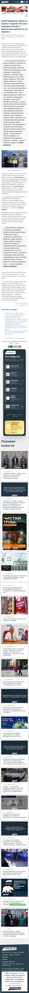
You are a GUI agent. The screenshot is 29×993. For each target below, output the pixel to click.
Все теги (8, 952)
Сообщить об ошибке (17, 952)
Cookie (21, 973)
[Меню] (27, 2)
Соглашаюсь (15, 988)
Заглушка (17, 955)
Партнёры (5, 957)
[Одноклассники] (18, 347)
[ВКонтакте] (9, 347)
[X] (11, 347)
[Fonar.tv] (4, 2)
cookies (16, 968)
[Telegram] (16, 347)
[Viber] (20, 347)
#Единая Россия (9, 338)
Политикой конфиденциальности (14, 984)
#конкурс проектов (20, 338)
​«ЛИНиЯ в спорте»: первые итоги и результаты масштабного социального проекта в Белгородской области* (15, 314)
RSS (3, 952)
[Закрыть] (26, 16)
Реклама (4, 959)
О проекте (5, 955)
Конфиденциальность (8, 962)
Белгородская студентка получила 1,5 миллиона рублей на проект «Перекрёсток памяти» (16, 327)
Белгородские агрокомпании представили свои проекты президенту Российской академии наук (16, 332)
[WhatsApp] (13, 347)
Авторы (11, 955)
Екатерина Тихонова (21, 303)
